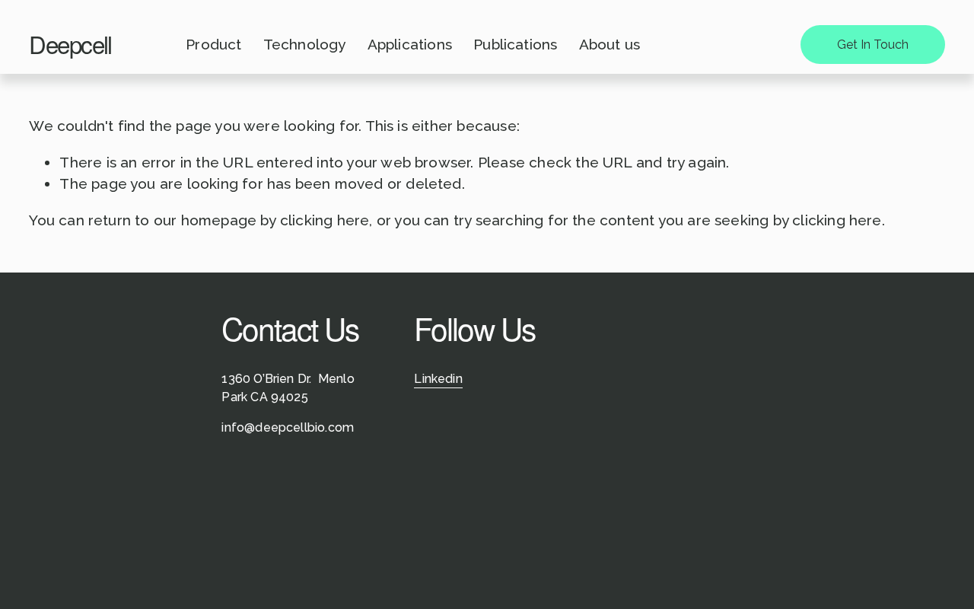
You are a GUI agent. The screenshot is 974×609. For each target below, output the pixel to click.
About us (610, 44)
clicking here (324, 220)
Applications (410, 44)
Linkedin (438, 378)
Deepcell (70, 44)
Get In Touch (873, 44)
